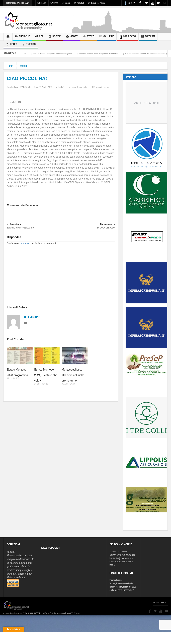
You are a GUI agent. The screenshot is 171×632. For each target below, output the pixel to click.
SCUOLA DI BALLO (106, 226)
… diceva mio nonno (118, 551)
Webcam (150, 36)
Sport (74, 36)
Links (55, 3)
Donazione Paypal (98, 3)
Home (10, 66)
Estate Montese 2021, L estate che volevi (45, 374)
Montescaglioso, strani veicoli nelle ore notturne (73, 374)
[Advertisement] (61, 278)
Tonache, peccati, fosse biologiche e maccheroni (83, 54)
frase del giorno (116, 580)
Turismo (31, 44)
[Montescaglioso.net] (28, 20)
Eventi (90, 36)
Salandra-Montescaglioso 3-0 (20, 226)
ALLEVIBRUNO (32, 317)
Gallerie (108, 36)
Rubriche (24, 36)
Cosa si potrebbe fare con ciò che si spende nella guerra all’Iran (135, 54)
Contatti (43, 3)
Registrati (80, 3)
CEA (41, 36)
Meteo (13, 44)
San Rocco (129, 36)
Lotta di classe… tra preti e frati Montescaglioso (37, 54)
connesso (25, 243)
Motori (23, 66)
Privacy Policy (160, 602)
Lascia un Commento (77, 86)
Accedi (67, 3)
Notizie (56, 36)
